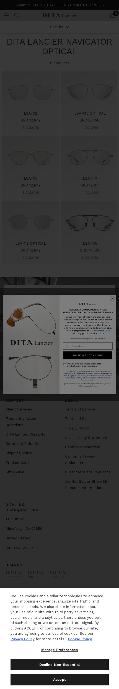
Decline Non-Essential (59, 665)
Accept (59, 679)
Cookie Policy (80, 639)
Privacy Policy (23, 639)
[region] (59, 638)
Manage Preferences (59, 650)
